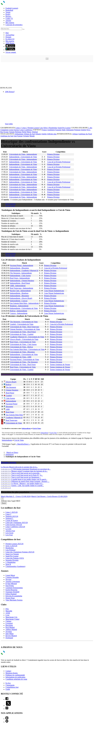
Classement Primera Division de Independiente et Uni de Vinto (30, 374)
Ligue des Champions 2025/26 (17, 523)
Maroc (29, 132)
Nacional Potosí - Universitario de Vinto (24, 359)
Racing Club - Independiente (20, 291)
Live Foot (9, 535)
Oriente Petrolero (11, 390)
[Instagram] (7, 709)
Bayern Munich (11, 636)
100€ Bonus (10, 43)
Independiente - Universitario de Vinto (23, 157)
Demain (8, 37)
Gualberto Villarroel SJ (13, 418)
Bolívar (8, 385)
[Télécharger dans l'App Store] (10, 46)
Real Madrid (10, 627)
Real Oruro (9, 412)
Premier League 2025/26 (14, 544)
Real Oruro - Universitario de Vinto (23, 342)
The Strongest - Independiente (21, 273)
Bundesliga (53, 128)
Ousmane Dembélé (12, 592)
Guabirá (8, 396)
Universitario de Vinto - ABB (20, 357)
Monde (32, 136)
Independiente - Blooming (19, 268)
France (44, 130)
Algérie (83, 130)
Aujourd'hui (10, 35)
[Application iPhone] (7, 719)
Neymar (8, 579)
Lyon (7, 615)
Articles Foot (10, 531)
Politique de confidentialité (15, 675)
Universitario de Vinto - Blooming (22, 352)
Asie (15, 136)
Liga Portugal (10, 550)
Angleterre (51, 130)
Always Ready (11, 382)
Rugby (8, 14)
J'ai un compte (11, 52)
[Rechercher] (23, 29)
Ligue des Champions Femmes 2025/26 (20, 552)
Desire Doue (10, 598)
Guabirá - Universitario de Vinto (21, 324)
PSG (7, 609)
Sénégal (35, 132)
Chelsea (8, 621)
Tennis (8, 12)
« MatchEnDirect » (23, 444)
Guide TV (9, 18)
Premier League (33, 128)
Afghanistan (18, 134)
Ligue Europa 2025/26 (14, 525)
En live (8, 683)
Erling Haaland (11, 594)
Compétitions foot (12, 687)
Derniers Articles (8, 462)
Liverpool (9, 623)
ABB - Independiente (18, 286)
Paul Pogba (10, 586)
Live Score (9, 533)
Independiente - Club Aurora (20, 276)
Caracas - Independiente (18, 313)
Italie (64, 130)
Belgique (18, 132)
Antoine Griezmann (13, 581)
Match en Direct (12, 452)
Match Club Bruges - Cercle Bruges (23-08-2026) (49, 496)
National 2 (9, 518)
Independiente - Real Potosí (20, 283)
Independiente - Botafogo (19, 293)
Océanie (26, 136)
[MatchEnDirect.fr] (8, 4)
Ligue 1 (18, 128)
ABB (7, 409)
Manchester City (11, 617)
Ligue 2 (24, 128)
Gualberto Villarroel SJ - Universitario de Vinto (27, 337)
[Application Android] (7, 722)
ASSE (8, 613)
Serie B (8, 564)
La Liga (8, 529)
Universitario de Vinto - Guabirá (21, 334)
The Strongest (10, 387)
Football (12, 8)
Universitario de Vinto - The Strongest (24, 362)
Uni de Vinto (10, 206)
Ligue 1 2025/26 (12, 512)
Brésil (24, 132)
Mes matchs (10, 23)
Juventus (9, 632)
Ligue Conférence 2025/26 (15, 527)
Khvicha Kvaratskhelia (14, 596)
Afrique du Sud (29, 134)
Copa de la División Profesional (58, 162)
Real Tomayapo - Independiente (21, 288)
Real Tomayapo (11, 420)
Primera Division (53, 154)
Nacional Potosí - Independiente (21, 265)
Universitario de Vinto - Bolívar (21, 347)
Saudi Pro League (64, 128)
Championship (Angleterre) (15, 566)
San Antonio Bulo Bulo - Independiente (24, 303)
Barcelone (9, 625)
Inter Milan (10, 634)
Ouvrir (4, 503)
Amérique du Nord (85, 134)
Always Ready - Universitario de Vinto (24, 339)
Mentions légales (12, 673)
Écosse (6, 132)
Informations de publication (15, 677)
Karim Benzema (11, 590)
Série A (46, 128)
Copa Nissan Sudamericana (54, 291)
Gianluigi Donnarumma (14, 588)
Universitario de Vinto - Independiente (23, 154)
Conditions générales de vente (16, 679)
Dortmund (9, 638)
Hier (7, 33)
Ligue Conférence (26, 130)
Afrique (75, 134)
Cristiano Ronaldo (12, 577)
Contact (8, 671)
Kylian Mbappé (11, 584)
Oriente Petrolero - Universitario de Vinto (25, 329)
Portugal (77, 130)
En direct (10, 39)
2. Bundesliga (10, 562)
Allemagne (70, 130)
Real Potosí (9, 393)
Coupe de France (12, 520)
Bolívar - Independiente (18, 311)
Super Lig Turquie (12, 554)
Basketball (9, 10)
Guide (8, 689)
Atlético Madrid (11, 629)
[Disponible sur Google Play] (10, 50)
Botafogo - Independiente (19, 306)
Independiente (11, 204)
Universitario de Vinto (13, 423)
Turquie (12, 132)
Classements (10, 685)
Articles (8, 21)
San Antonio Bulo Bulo (14, 415)
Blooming (9, 407)
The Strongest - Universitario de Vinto (24, 322)
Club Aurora (10, 398)
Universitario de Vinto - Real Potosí (23, 332)
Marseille (9, 611)
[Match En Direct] (8, 654)
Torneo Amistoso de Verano (60, 365)
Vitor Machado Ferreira (14, 600)
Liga (41, 128)
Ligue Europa (14, 130)
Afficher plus (52, 134)
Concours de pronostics (14, 25)
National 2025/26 (12, 516)
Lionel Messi (10, 575)
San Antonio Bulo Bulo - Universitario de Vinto (27, 349)
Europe (20, 136)
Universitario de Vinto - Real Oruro (23, 365)
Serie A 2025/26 (11, 546)
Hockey (8, 16)
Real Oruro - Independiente (20, 278)
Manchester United (12, 619)
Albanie (38, 134)
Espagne (58, 130)
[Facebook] (7, 699)
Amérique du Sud (6, 136)
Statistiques (10, 455)
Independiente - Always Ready (21, 298)
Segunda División (12, 560)
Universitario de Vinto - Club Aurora (23, 344)
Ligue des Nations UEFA (15, 558)
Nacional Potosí (11, 404)
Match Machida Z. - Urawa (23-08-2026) (16, 496)
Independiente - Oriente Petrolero (22, 281)
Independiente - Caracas (18, 301)
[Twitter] (8, 705)
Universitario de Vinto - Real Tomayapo (24, 327)
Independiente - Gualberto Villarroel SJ (24, 270)
